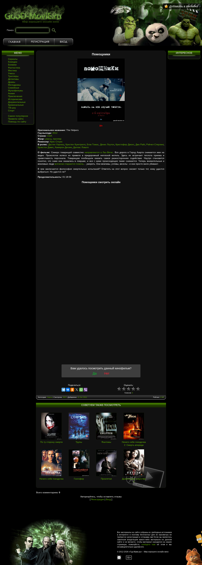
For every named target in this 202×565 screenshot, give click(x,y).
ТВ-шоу (12, 107)
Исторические (15, 99)
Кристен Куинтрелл (75, 144)
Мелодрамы (14, 85)
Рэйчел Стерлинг (155, 144)
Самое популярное (18, 116)
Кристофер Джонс (125, 144)
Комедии (12, 62)
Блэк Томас (93, 144)
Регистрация (40, 41)
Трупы (79, 442)
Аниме (11, 93)
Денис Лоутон (107, 144)
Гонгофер (79, 478)
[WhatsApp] (81, 390)
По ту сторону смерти (51, 442)
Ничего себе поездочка (51, 478)
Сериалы (13, 59)
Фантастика (14, 67)
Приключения (15, 96)
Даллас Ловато (81, 147)
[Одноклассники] (72, 390)
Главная (14, 41)
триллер (57, 139)
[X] (77, 390)
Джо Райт (140, 144)
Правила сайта (16, 118)
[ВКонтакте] (68, 390)
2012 (54, 133)
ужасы (48, 139)
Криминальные (16, 105)
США (49, 136)
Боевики (12, 64)
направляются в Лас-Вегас (99, 152)
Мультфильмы (15, 90)
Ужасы (11, 73)
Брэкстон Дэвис (46, 147)
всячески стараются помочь (69, 164)
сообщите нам (148, 544)
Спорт (11, 110)
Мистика (12, 70)
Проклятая (106, 478)
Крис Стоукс (56, 141)
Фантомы (106, 442)
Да (95, 373)
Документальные (17, 102)
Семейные (13, 87)
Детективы (13, 79)
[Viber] (85, 390)
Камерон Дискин (63, 147)
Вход (63, 41)
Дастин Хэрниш (56, 144)
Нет (106, 373)
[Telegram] (63, 390)
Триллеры (13, 76)
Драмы (11, 82)
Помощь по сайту (17, 121)
